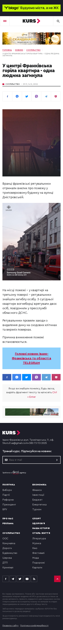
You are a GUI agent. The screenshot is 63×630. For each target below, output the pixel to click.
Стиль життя (41, 533)
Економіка (39, 485)
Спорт (36, 518)
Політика (8, 485)
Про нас (7, 518)
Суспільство (12, 84)
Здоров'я (38, 523)
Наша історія (41, 528)
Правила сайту (10, 626)
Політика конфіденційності (34, 626)
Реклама (7, 523)
